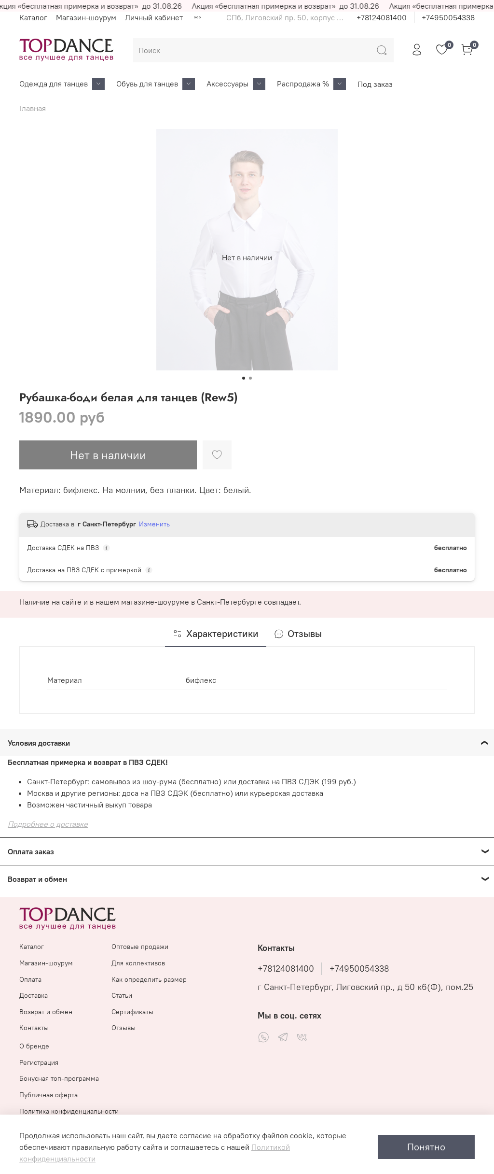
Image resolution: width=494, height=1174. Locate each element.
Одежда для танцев (53, 83)
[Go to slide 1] (243, 378)
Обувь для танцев (147, 83)
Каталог (33, 17)
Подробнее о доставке (48, 824)
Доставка (33, 995)
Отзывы (123, 1027)
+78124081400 (382, 17)
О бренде (34, 1046)
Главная (32, 108)
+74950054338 (448, 17)
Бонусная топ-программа (59, 1078)
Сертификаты (132, 1011)
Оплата (30, 979)
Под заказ (375, 84)
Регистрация (38, 1062)
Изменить (154, 524)
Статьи (121, 995)
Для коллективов (138, 963)
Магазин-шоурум (86, 17)
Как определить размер (149, 979)
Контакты (34, 1027)
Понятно (426, 1147)
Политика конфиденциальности (69, 1111)
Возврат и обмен (45, 1011)
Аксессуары (227, 83)
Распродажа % (303, 83)
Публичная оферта (48, 1094)
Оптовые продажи (139, 946)
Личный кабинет (154, 17)
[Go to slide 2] (250, 378)
